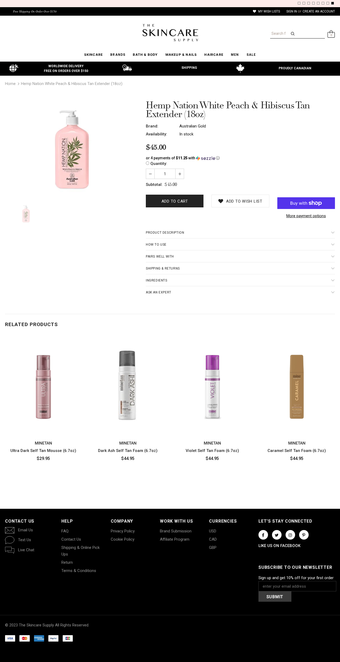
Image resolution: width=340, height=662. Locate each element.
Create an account (319, 11)
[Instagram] (290, 535)
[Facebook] (263, 535)
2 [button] (304, 3)
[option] (71, 149)
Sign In (292, 11)
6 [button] (323, 3)
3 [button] (308, 3)
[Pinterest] (304, 535)
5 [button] (318, 3)
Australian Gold (192, 126)
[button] (240, 158)
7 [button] (327, 3)
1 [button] (299, 3)
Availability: (156, 134)
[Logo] (170, 32)
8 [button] (332, 3)
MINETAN (43, 443)
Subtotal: (154, 184)
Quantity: (158, 163)
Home (10, 83)
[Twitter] (277, 535)
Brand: (152, 126)
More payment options (306, 215)
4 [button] (313, 3)
